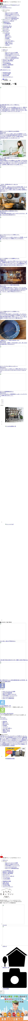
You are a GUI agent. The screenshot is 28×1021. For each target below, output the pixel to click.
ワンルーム (15, 737)
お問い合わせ (6, 882)
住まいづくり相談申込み (8, 698)
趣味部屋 (25, 737)
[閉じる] (2, 992)
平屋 (3, 736)
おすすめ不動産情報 (7, 692)
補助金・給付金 (9, 43)
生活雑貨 (7, 38)
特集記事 (7, 34)
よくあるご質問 (6, 74)
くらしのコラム (6, 66)
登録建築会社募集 (7, 72)
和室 (9, 737)
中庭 (22, 744)
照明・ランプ (10, 744)
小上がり (19, 742)
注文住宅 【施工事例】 (8, 60)
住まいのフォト (6, 62)
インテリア (7, 39)
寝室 (11, 737)
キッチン (10, 736)
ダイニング (15, 736)
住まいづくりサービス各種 (11, 12)
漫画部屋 (23, 740)
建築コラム (7, 35)
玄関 (3, 744)
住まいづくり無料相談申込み (12, 18)
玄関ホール (8, 745)
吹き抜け (14, 740)
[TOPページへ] (5, 7)
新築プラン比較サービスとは (12, 14)
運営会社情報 (6, 75)
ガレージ (10, 740)
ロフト (6, 740)
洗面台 (5, 744)
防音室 (13, 745)
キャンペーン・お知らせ (8, 59)
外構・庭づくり (9, 42)
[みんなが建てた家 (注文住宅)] (14, 710)
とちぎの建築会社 (7, 63)
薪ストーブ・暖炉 (4, 738)
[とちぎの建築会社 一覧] (14, 702)
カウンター (22, 736)
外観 (1, 736)
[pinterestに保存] (15, 4)
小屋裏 (20, 741)
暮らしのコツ (8, 36)
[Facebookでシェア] (1, 4)
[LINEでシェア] (7, 4)
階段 (4, 742)
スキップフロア (6, 741)
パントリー (18, 740)
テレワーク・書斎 (20, 738)
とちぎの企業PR (6, 67)
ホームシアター (17, 744)
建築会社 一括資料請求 (8, 64)
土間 (19, 736)
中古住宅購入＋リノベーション (12, 15)
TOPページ (5, 49)
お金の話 (7, 45)
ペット (9, 738)
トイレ (15, 742)
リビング (6, 736)
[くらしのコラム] (14, 717)
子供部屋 (13, 738)
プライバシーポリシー (8, 76)
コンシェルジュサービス (11, 16)
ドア (11, 741)
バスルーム (20, 737)
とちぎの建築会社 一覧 (8, 870)
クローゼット (16, 741)
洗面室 (4, 745)
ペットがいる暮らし (10, 40)
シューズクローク (9, 742)
